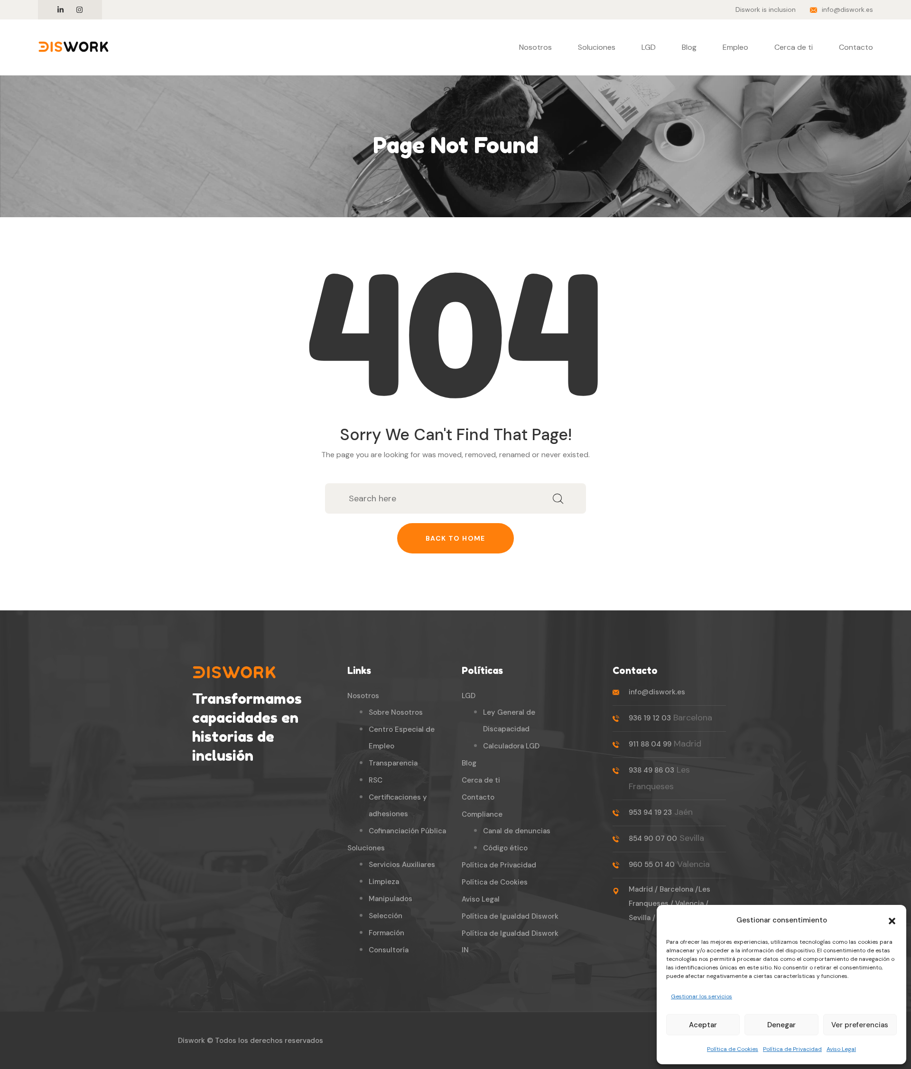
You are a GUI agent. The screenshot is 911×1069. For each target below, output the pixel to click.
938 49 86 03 (651, 770)
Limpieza (384, 881)
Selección (385, 916)
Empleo (735, 47)
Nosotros (535, 47)
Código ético (505, 848)
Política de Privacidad (792, 1049)
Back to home (455, 538)
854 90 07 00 (653, 838)
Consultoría (389, 950)
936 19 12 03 (650, 718)
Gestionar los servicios (701, 996)
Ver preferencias (859, 1025)
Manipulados (390, 898)
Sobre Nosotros (396, 712)
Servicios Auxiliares (402, 864)
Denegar (781, 1025)
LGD (648, 47)
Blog (689, 47)
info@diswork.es (847, 9)
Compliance (482, 814)
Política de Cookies (732, 1049)
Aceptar (703, 1025)
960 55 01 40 (652, 864)
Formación (386, 933)
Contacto (856, 47)
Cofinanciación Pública (407, 831)
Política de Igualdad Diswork (510, 916)
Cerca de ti (793, 47)
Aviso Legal (841, 1049)
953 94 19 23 (650, 812)
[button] (892, 920)
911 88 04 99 (650, 744)
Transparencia (393, 763)
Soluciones (596, 47)
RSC (375, 780)
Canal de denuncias (516, 831)
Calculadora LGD (511, 746)
